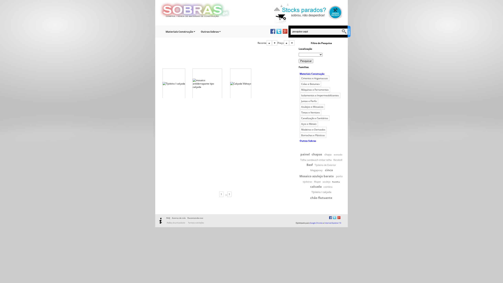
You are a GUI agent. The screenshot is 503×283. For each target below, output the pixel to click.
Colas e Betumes (310, 84)
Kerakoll (337, 160)
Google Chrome (316, 223)
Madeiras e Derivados (313, 129)
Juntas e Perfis (309, 101)
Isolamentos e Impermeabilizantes (320, 95)
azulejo (326, 181)
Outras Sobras (210, 31)
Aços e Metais (309, 124)
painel (305, 154)
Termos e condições (196, 222)
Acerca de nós (179, 218)
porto (339, 176)
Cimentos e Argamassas (314, 78)
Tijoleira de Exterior (325, 165)
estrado (338, 154)
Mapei (317, 181)
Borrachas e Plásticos (313, 135)
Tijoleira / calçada (321, 192)
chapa (327, 154)
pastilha (336, 181)
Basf (310, 165)
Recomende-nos (195, 218)
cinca (329, 170)
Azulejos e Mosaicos (312, 106)
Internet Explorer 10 (332, 223)
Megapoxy (316, 170)
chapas (317, 154)
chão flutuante (321, 198)
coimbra (327, 186)
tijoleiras (307, 181)
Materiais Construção (179, 31)
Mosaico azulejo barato (316, 176)
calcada (316, 186)
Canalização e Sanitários (314, 118)
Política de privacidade (176, 222)
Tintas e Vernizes (310, 112)
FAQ (168, 218)
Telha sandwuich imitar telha (316, 160)
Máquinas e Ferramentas (315, 89)
